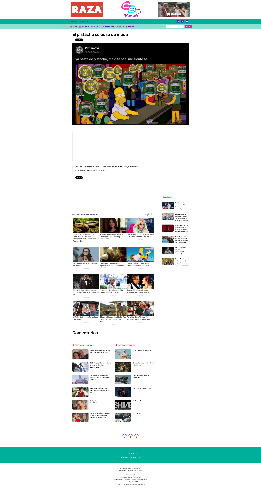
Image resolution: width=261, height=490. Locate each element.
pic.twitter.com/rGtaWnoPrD (126, 167)
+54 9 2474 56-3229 (131, 454)
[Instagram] (178, 21)
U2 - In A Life (137, 413)
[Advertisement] (113, 146)
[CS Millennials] (130, 9)
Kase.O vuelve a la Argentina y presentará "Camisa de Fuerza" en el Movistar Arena (181, 252)
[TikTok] (182, 21)
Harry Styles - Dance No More (142, 388)
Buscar (188, 26)
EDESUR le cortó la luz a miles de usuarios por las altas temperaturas (100, 365)
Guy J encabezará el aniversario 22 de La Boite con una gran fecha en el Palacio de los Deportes (181, 229)
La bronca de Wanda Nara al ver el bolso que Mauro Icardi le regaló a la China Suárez (100, 415)
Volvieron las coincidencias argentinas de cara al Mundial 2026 (99, 390)
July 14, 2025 (101, 170)
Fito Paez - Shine (138, 401)
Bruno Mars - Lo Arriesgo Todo (142, 350)
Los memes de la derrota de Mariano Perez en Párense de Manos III (99, 378)
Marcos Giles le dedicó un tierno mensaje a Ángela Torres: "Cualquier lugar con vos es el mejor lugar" (182, 263)
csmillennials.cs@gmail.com (131, 458)
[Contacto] (187, 21)
